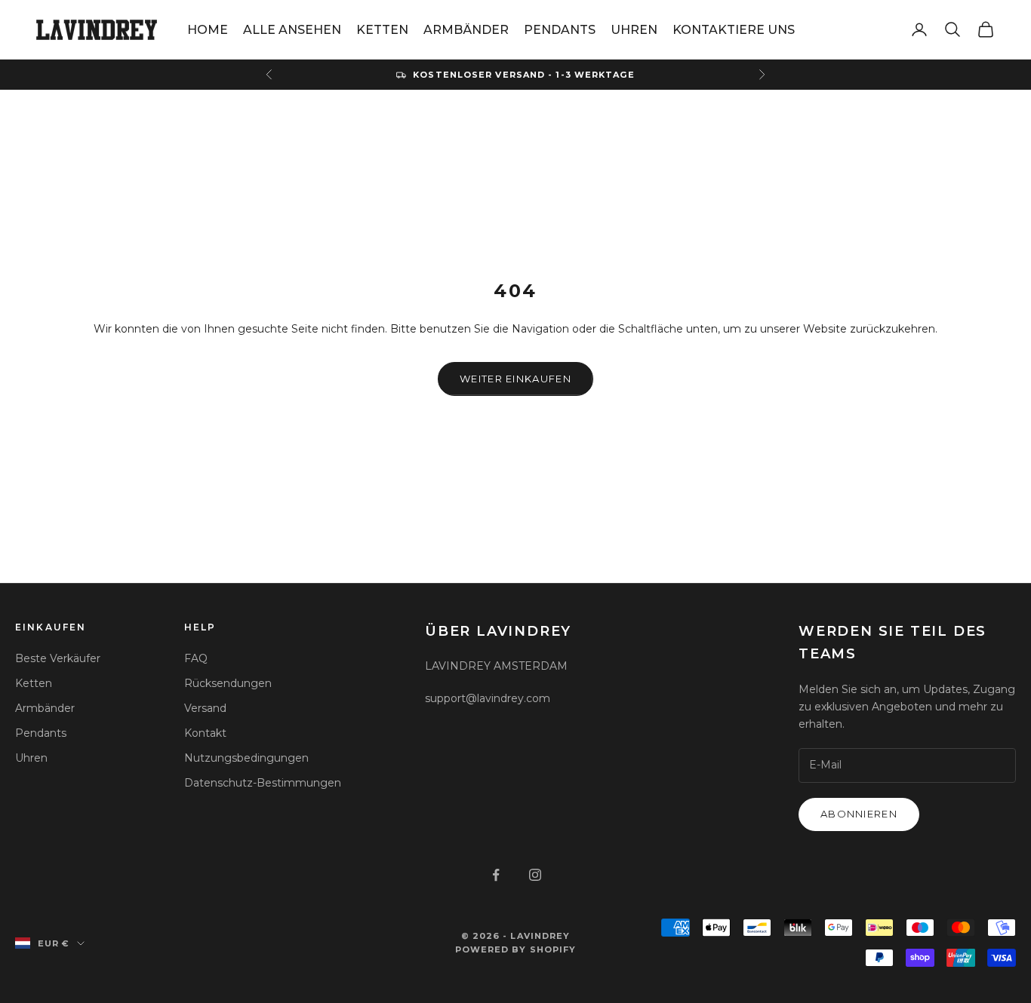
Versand (205, 708)
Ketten (33, 683)
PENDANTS (560, 30)
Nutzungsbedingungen (246, 758)
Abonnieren (858, 814)
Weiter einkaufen (515, 379)
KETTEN (382, 30)
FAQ (196, 658)
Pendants (40, 733)
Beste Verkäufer (57, 658)
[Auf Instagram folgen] (535, 874)
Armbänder (45, 708)
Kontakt (205, 733)
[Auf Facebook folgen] (495, 874)
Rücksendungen (228, 683)
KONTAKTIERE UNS (733, 30)
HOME (207, 30)
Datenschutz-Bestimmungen (262, 783)
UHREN (634, 30)
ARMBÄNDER (466, 30)
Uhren (31, 758)
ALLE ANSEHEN (292, 30)
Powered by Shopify (516, 949)
